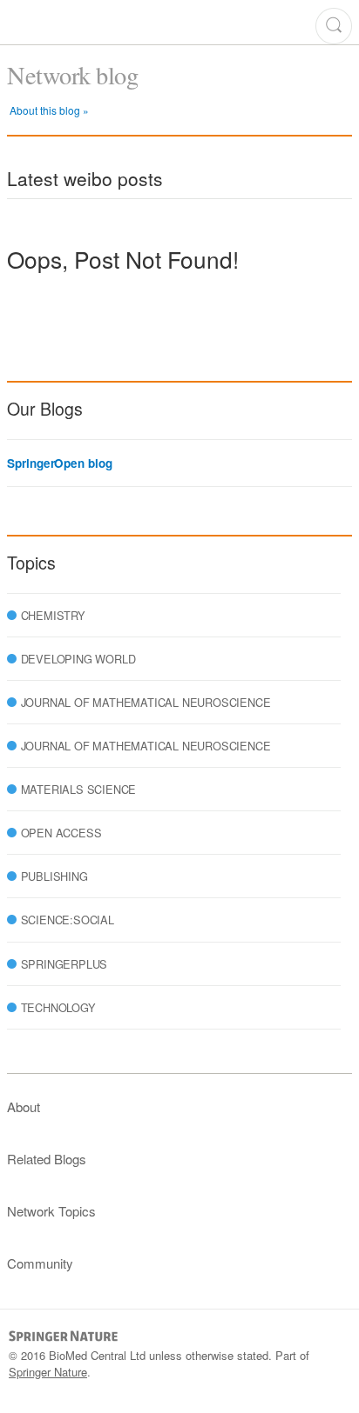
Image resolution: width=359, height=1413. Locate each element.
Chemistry (53, 615)
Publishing (54, 876)
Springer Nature (48, 1371)
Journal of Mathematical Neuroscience (146, 702)
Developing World (78, 658)
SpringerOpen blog (59, 463)
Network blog (72, 74)
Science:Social (67, 919)
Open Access (61, 832)
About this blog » (49, 110)
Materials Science (79, 789)
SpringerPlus (64, 964)
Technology (58, 1007)
